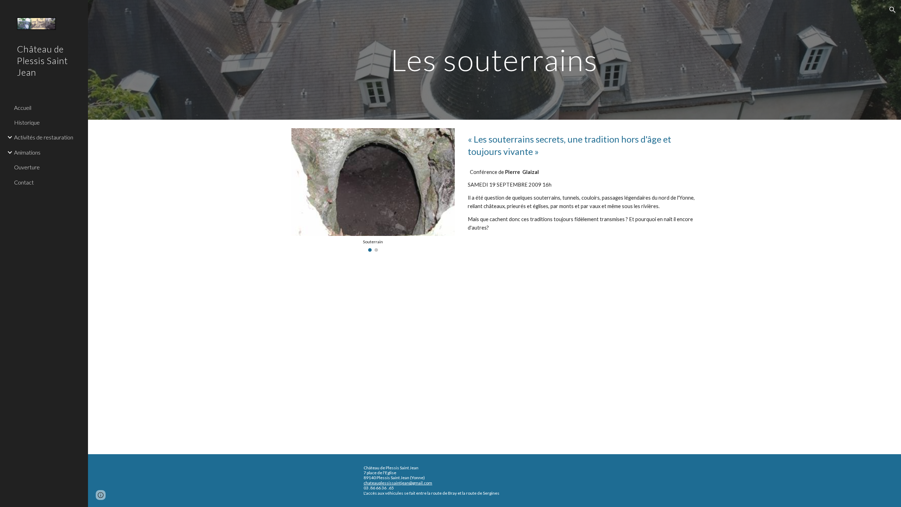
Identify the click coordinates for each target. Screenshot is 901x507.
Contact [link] (24, 182)
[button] (892, 9)
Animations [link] (27, 152)
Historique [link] (27, 122)
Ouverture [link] (27, 167)
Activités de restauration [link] (43, 137)
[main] (494, 59)
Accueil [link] (22, 107)
